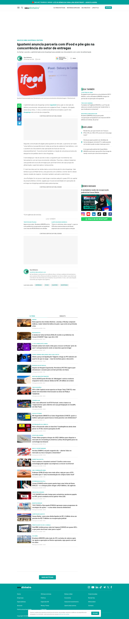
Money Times (45, 605)
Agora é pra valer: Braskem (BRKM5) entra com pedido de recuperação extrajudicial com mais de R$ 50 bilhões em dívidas (37, 226)
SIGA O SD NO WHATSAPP (98, 219)
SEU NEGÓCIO (86, 7)
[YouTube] (92, 587)
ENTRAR (108, 7)
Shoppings (64, 285)
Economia (67, 598)
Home (19, 594)
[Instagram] (89, 587)
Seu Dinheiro (28, 57)
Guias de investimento (71, 601)
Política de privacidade (24, 609)
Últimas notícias (46, 594)
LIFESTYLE (95, 7)
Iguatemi (53, 105)
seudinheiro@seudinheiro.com (38, 272)
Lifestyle (43, 609)
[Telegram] (104, 587)
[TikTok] (101, 587)
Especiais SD (45, 601)
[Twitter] (108, 587)
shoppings (27, 112)
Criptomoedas (92, 594)
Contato (90, 605)
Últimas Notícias (59, 7)
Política (43, 598)
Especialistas (21, 601)
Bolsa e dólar (68, 594)
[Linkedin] (97, 587)
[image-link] (24, 323)
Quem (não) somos (70, 605)
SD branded (91, 601)
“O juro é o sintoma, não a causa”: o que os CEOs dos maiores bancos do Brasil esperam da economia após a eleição (65, 226)
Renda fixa (91, 598)
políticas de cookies (64, 614)
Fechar (95, 613)
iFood (47, 285)
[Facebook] (111, 587)
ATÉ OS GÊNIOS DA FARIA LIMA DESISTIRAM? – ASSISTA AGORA (75, 2)
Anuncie (19, 605)
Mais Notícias (47, 577)
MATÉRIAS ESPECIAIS (73, 7)
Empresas (39, 285)
